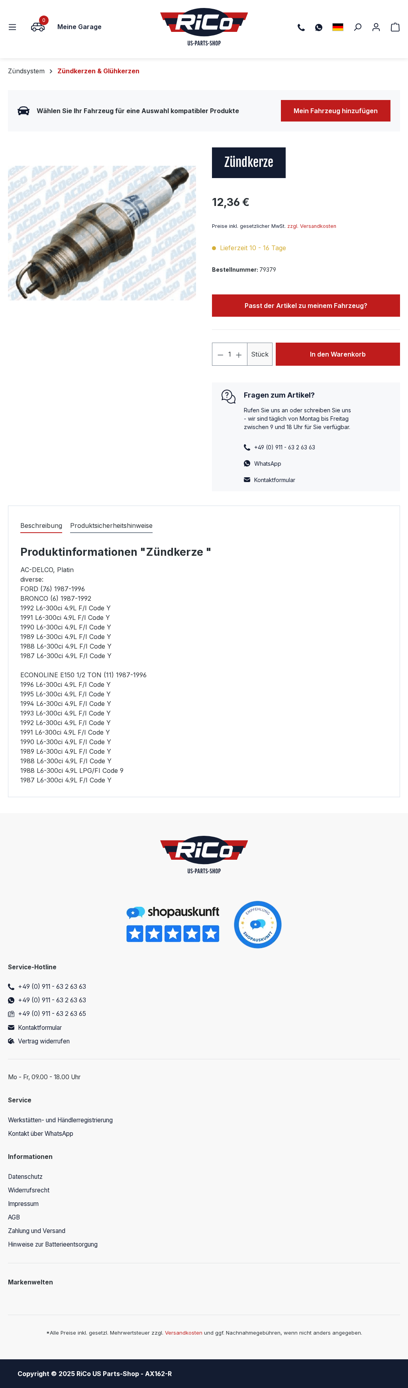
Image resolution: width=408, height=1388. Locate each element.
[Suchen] (357, 26)
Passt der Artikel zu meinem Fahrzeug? (306, 306)
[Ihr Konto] (376, 27)
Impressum (23, 1204)
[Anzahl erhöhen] (239, 354)
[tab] (41, 526)
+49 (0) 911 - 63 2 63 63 (52, 986)
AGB (14, 1217)
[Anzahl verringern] (220, 354)
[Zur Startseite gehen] (204, 26)
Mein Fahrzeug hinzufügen (336, 111)
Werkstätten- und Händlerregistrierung (60, 1120)
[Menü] (15, 27)
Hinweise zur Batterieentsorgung (53, 1244)
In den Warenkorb (338, 354)
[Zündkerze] (102, 233)
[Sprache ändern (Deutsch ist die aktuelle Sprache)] (338, 27)
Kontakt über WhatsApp (40, 1133)
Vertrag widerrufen (44, 1041)
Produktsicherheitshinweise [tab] (111, 525)
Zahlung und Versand (36, 1231)
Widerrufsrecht (28, 1190)
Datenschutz (25, 1176)
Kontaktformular (274, 479)
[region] (102, 233)
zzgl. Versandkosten (311, 226)
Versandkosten (183, 1332)
